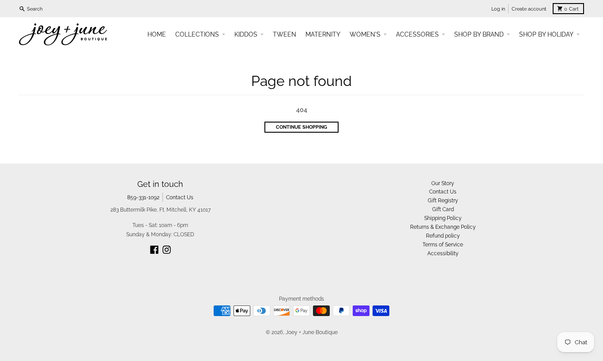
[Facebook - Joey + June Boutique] (154, 249)
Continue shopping (301, 127)
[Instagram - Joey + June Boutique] (166, 249)
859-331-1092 (143, 197)
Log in (498, 8)
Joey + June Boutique (312, 332)
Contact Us (179, 197)
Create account (529, 8)
